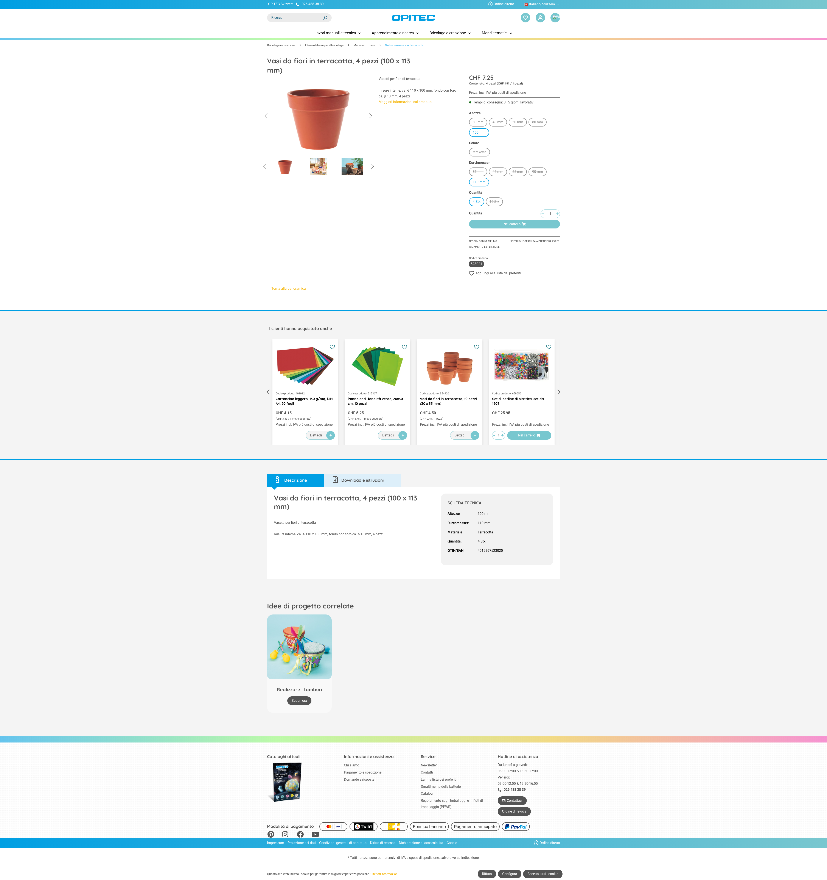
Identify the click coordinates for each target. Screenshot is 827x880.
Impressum (275, 843)
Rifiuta (487, 874)
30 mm (480, 122)
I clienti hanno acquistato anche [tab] (300, 328)
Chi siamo (351, 765)
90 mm (539, 172)
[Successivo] (371, 116)
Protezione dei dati (302, 843)
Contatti (427, 772)
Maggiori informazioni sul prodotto (405, 102)
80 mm (539, 122)
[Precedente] (266, 116)
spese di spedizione (424, 858)
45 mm (500, 172)
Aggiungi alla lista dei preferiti (498, 273)
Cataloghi (428, 793)
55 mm (519, 172)
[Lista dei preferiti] (525, 17)
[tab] (295, 480)
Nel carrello (512, 224)
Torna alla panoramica (288, 288)
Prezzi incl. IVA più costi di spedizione (497, 93)
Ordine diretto (504, 4)
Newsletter (429, 765)
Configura (509, 874)
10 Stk (496, 202)
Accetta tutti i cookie (542, 874)
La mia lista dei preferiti (439, 779)
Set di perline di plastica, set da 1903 (518, 401)
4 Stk (476, 202)
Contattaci (514, 801)
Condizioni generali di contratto (343, 843)
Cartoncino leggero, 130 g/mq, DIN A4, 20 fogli (304, 401)
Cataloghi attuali (283, 756)
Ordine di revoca (514, 811)
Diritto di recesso (382, 843)
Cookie (452, 843)
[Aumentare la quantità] (557, 214)
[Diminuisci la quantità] (543, 214)
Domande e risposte (359, 779)
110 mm (479, 182)
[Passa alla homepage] (413, 18)
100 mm (479, 132)
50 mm (519, 122)
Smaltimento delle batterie (441, 787)
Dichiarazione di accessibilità (421, 843)
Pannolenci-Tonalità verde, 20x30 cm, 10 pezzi (375, 401)
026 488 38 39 (313, 4)
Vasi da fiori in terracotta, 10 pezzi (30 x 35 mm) (448, 401)
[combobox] (295, 17)
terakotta (481, 152)
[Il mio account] (540, 17)
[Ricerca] (325, 17)
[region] (318, 127)
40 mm (500, 122)
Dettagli (316, 435)
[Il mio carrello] (555, 17)
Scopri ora (299, 701)
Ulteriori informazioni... (385, 874)
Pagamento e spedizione (484, 246)
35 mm (480, 172)
